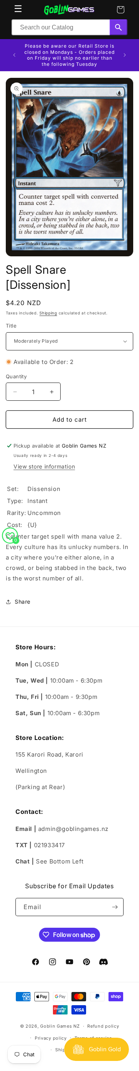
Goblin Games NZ (60, 1026)
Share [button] (23, 601)
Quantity (16, 376)
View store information (44, 466)
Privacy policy (51, 1038)
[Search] (118, 27)
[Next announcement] (124, 55)
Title (11, 326)
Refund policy (103, 1026)
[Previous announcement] (14, 55)
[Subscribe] (114, 907)
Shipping (48, 313)
